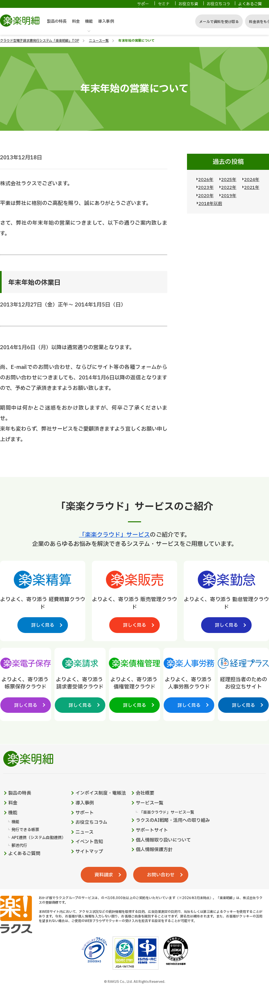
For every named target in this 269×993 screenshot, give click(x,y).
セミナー (164, 6)
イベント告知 (89, 842)
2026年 (205, 180)
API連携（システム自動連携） (38, 838)
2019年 (228, 196)
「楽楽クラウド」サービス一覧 (166, 812)
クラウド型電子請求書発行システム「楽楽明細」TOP (39, 40)
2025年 (228, 180)
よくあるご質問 (250, 6)
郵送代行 (19, 845)
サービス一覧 (149, 803)
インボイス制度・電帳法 (100, 793)
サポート (143, 6)
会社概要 (145, 793)
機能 (89, 21)
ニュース (84, 832)
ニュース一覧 (99, 40)
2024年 (251, 180)
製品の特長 (57, 21)
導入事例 (106, 21)
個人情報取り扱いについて (163, 840)
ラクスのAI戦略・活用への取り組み (173, 820)
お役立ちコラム (218, 6)
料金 (76, 21)
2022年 (228, 188)
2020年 (206, 196)
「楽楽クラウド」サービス (114, 534)
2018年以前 (210, 204)
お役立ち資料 (188, 6)
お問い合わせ (161, 874)
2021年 (251, 188)
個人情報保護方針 (154, 849)
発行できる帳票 (25, 830)
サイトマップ (89, 851)
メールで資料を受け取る (219, 22)
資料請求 (103, 874)
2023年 (206, 188)
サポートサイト (152, 830)
